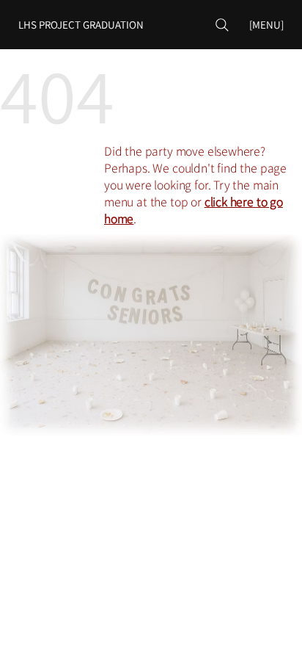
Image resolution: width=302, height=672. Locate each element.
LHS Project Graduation (81, 25)
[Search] (222, 25)
